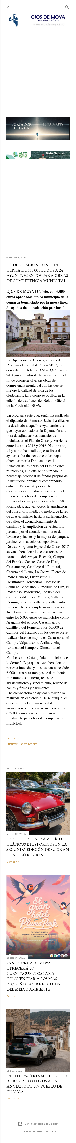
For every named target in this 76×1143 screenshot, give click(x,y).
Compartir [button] (12, 738)
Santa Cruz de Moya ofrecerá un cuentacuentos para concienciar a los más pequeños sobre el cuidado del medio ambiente (36, 976)
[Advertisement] (38, 67)
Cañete (23, 743)
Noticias (32, 743)
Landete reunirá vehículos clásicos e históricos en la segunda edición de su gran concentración (37, 846)
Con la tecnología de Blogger (41, 1123)
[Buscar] (67, 6)
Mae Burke (49, 1131)
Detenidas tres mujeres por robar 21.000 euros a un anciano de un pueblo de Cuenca (36, 1083)
